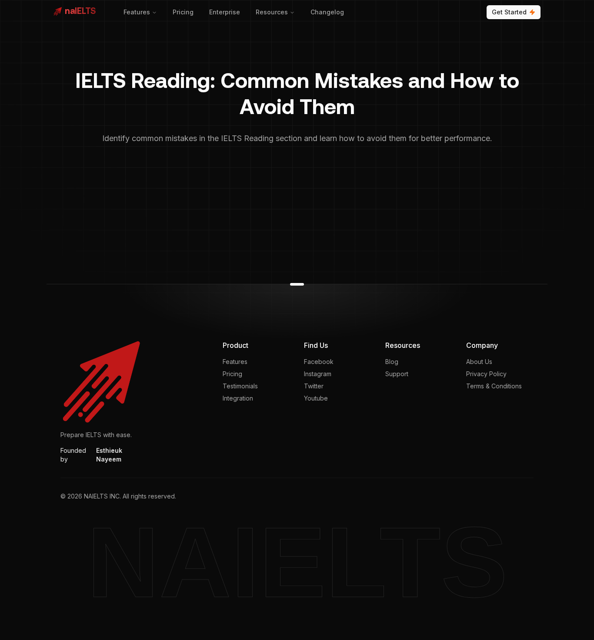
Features (136, 12)
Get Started (509, 12)
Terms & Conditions (494, 386)
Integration (238, 398)
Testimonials (240, 386)
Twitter (314, 386)
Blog (391, 361)
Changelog (327, 12)
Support (396, 373)
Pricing (183, 12)
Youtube (316, 398)
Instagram (317, 373)
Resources (272, 12)
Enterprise (224, 12)
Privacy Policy (486, 373)
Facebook (319, 361)
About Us (479, 361)
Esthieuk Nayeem (109, 455)
